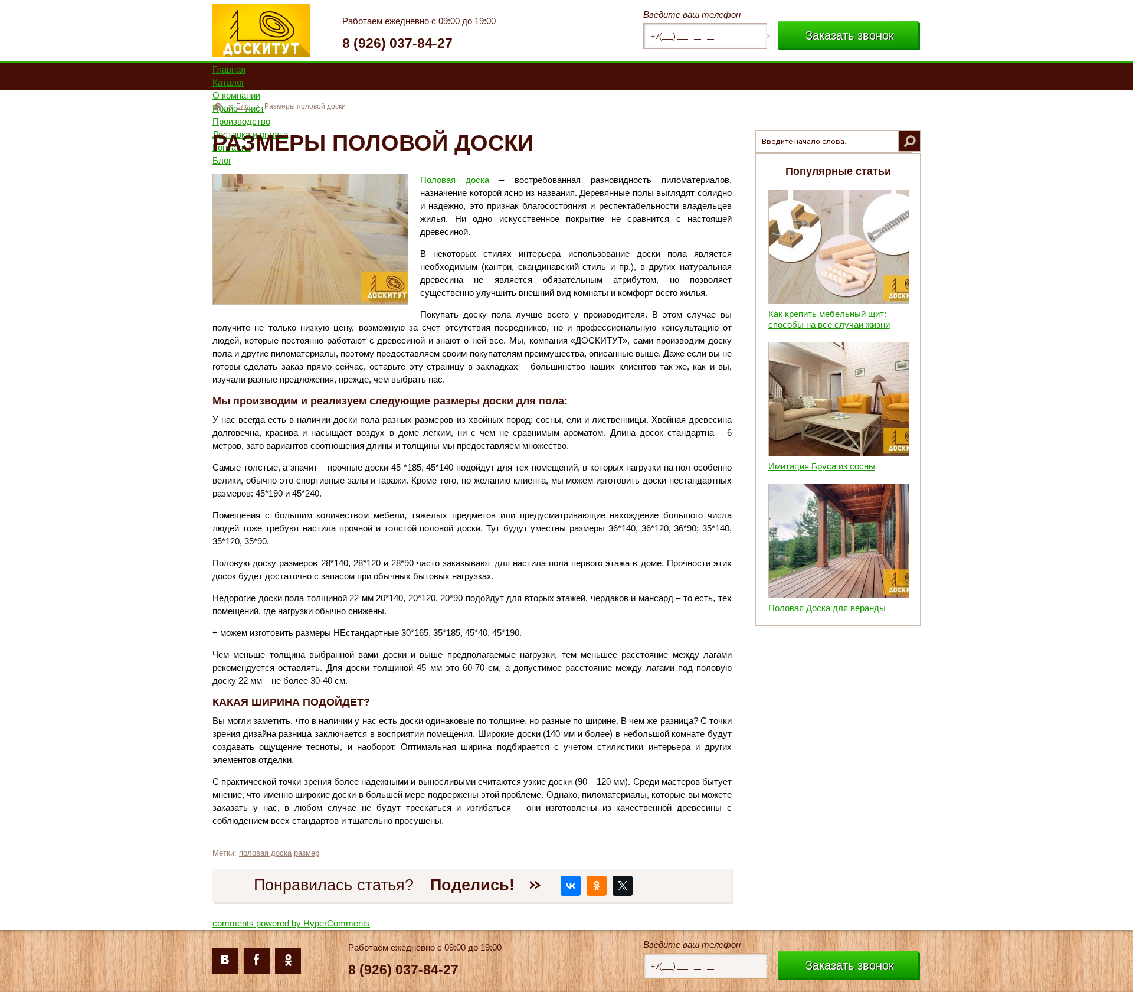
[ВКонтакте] (571, 886)
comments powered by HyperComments (291, 923)
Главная (217, 106)
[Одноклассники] (597, 886)
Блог (243, 106)
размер (306, 853)
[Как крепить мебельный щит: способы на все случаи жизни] (838, 301)
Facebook (257, 961)
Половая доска (454, 180)
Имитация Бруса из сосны (821, 466)
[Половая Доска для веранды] (838, 595)
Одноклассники (288, 961)
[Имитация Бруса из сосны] (838, 453)
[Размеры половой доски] (310, 301)
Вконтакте (225, 961)
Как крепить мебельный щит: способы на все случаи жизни (829, 319)
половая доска (265, 853)
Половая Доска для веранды (827, 608)
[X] (623, 886)
